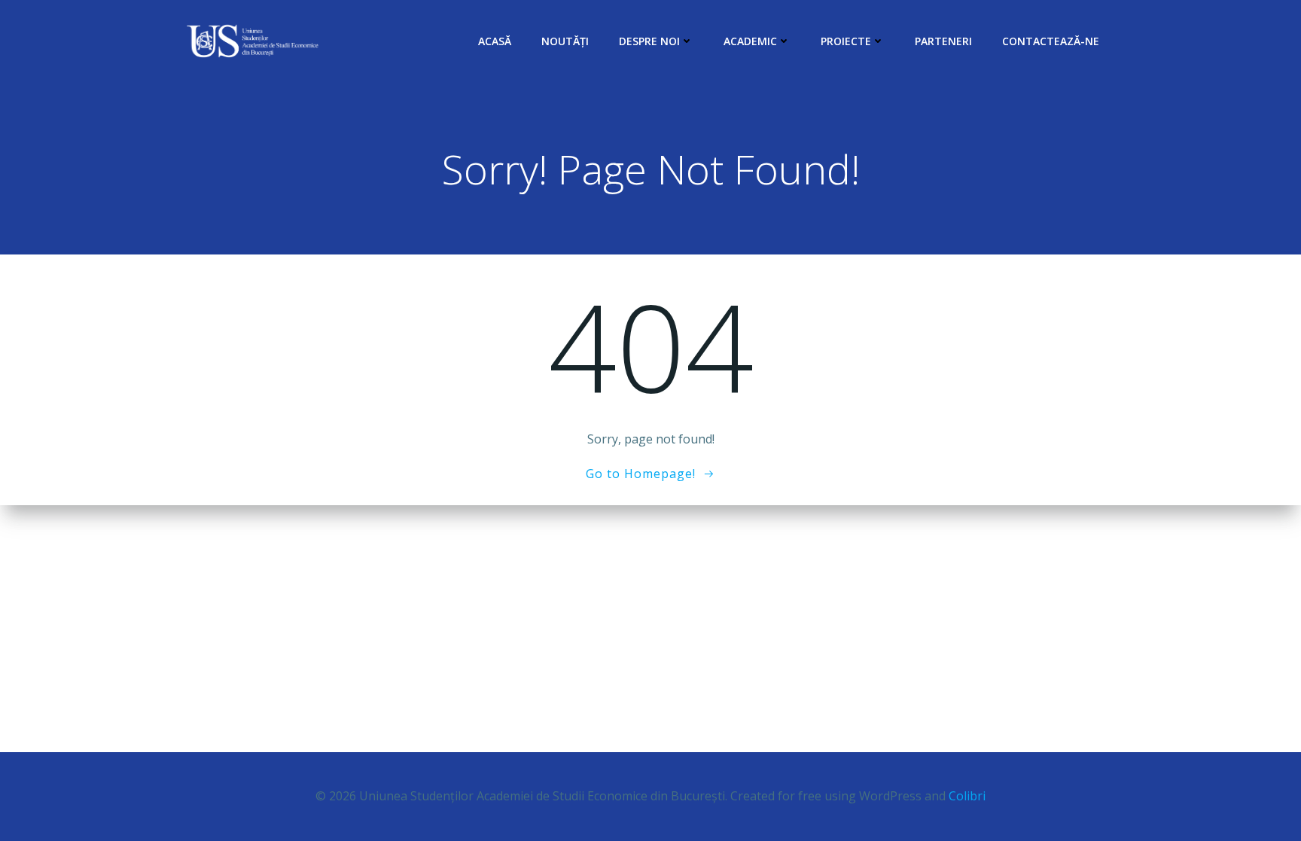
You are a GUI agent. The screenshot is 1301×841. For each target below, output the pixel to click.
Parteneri (943, 41)
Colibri (967, 796)
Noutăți (565, 41)
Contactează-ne (1050, 41)
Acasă (494, 41)
